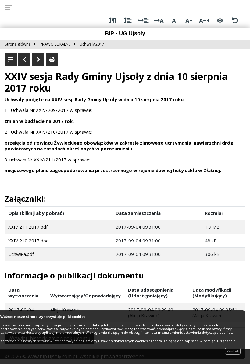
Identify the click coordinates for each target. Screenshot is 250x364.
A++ (204, 20)
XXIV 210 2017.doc (28, 240)
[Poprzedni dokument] (24, 59)
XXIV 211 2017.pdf (28, 227)
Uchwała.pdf (21, 254)
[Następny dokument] (38, 59)
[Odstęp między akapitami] (113, 21)
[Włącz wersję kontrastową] (220, 21)
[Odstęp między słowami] (143, 21)
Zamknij (233, 351)
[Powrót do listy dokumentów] (11, 59)
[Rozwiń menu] (10, 7)
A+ (189, 20)
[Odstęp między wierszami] (127, 21)
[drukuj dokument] (52, 59)
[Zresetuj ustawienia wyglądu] (235, 21)
